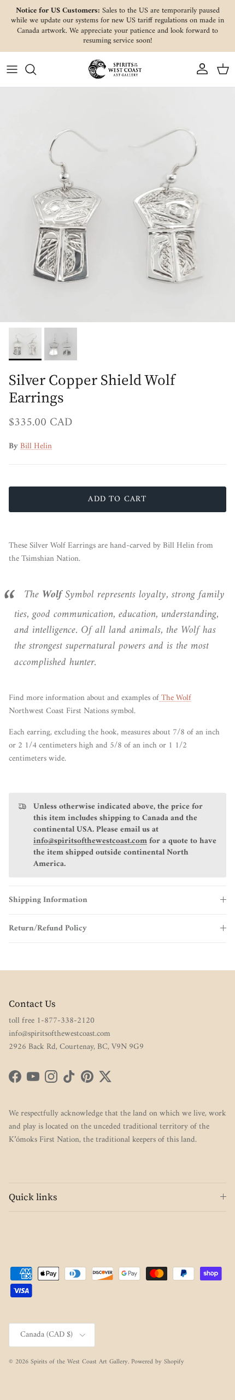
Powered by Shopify (157, 1362)
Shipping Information (48, 900)
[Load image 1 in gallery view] (117, 204)
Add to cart (117, 499)
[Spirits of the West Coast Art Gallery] (117, 69)
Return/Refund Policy (48, 928)
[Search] (36, 69)
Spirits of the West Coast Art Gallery (79, 1362)
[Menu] (12, 69)
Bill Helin (36, 446)
